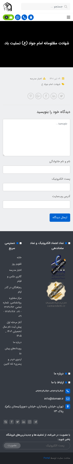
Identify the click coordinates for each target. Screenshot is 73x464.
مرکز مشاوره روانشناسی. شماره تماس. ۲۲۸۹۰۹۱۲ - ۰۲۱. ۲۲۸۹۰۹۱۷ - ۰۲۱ (12, 307)
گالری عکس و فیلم (14, 278)
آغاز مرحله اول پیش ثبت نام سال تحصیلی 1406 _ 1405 (12, 329)
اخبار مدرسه (36, 79)
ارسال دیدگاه (60, 217)
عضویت (12, 445)
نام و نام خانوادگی (59, 161)
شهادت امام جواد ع (50, 84)
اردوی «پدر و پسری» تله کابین (13, 361)
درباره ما (17, 342)
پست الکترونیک (61, 179)
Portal (47, 458)
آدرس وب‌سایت (61, 196)
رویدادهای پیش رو (13, 350)
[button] (31, 17)
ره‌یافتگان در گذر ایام (13, 289)
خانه (19, 257)
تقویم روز (17, 264)
